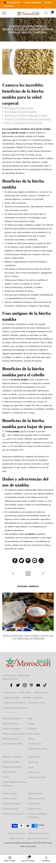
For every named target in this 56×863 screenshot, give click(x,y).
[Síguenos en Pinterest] (31, 685)
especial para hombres (11, 728)
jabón (30, 718)
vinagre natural (34, 809)
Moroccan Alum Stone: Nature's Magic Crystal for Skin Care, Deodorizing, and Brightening (28, 637)
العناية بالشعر (34, 757)
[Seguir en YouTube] (38, 685)
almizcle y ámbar (9, 772)
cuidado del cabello (12, 697)
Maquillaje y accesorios (12, 757)
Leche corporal (34, 734)
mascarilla (32, 728)
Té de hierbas (33, 803)
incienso (5, 777)
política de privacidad (16, 833)
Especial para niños (10, 723)
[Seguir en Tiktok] (45, 685)
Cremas (31, 723)
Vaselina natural (34, 744)
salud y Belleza (10, 692)
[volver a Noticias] (28, 574)
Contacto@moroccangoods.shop (15, 675)
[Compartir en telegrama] (34, 560)
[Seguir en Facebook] (11, 685)
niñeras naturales (35, 793)
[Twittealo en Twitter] (21, 560)
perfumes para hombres (12, 767)
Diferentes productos (11, 739)
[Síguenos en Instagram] (25, 685)
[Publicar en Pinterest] (28, 560)
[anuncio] (28, 4)
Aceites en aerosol (9, 809)
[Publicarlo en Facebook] (14, 560)
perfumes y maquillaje (32, 697)
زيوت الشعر (33, 762)
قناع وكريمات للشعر (37, 777)
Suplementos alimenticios (14, 703)
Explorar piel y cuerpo (37, 749)
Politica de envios (16, 838)
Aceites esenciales (9, 793)
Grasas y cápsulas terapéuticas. (15, 734)
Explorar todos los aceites (13, 814)
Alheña (31, 739)
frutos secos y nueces (37, 703)
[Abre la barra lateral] (3, 435)
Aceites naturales (41, 692)
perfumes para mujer (11, 762)
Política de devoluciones (38, 833)
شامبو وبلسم (33, 772)
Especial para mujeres (11, 718)
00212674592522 (10, 679)
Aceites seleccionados (11, 803)
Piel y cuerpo (25, 692)
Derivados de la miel (37, 798)
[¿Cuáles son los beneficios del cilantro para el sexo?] (43, 574)
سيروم (31, 767)
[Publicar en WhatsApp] (41, 560)
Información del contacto (37, 838)
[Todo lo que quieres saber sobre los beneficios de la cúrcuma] (13, 574)
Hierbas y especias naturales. (16, 708)
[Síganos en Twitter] (18, 685)
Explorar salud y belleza (12, 744)
